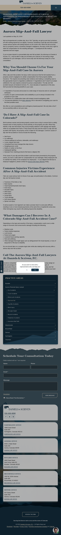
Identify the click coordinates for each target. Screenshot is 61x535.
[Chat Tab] (30, 267)
